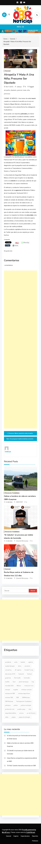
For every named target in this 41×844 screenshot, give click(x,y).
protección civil (9, 709)
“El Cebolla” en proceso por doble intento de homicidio (20, 752)
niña (28, 90)
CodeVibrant (30, 832)
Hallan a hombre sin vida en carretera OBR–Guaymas (20, 744)
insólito (7, 682)
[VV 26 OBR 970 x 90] (20, 31)
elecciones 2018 (10, 674)
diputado (13, 90)
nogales (15, 689)
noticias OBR (9, 697)
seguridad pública (10, 713)
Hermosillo (17, 678)
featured (21, 674)
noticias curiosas (26, 689)
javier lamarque (24, 682)
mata (24, 90)
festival (29, 674)
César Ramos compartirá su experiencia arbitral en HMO (22, 759)
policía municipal (26, 705)
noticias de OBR (10, 693)
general (19, 90)
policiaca (7, 94)
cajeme (30, 662)
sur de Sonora (31, 713)
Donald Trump (28, 670)
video (6, 717)
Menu (19, 27)
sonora (21, 713)
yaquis (14, 717)
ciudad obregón (10, 666)
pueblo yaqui (21, 709)
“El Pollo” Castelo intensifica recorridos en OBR (21, 765)
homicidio (27, 678)
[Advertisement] (20, 350)
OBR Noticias (9, 701)
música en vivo (29, 685)
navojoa (7, 689)
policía (16, 705)
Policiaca (35, 841)
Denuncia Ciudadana (12, 493)
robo (29, 709)
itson (14, 682)
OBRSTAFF (19, 502)
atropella (7, 90)
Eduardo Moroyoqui (22, 541)
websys (19, 87)
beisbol (23, 662)
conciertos (8, 670)
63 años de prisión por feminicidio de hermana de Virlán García (21, 737)
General (7, 71)
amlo (16, 662)
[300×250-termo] (20, 143)
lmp (33, 682)
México (19, 685)
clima (19, 666)
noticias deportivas (24, 693)
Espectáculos (25, 836)
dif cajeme (18, 670)
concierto (27, 666)
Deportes (35, 836)
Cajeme (15, 836)
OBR (17, 697)
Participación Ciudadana (23, 701)
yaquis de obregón (24, 717)
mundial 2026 (9, 685)
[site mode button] (37, 15)
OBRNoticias (26, 697)
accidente (8, 662)
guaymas (8, 678)
